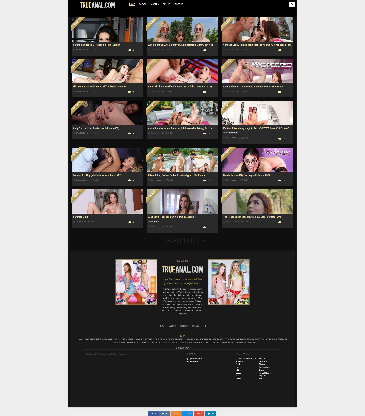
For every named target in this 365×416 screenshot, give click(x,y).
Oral (218, 343)
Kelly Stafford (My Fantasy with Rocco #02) (96, 128)
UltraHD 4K (249, 343)
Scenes (142, 4)
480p (110, 339)
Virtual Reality (265, 373)
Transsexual (264, 367)
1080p (80, 339)
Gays (261, 370)
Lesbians (263, 361)
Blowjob (170, 339)
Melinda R (233, 133)
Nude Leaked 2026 (180, 343)
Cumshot (198, 339)
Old (237, 370)
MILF (138, 343)
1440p (92, 339)
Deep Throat (210, 339)
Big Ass (144, 339)
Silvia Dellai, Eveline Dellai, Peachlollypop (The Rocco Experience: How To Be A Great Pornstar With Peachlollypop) (180, 177)
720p (115, 339)
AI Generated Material (246, 358)
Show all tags (182, 348)
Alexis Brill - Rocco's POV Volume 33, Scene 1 (172, 216)
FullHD (166, 4)
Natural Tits (148, 343)
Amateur (130, 339)
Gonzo (258, 339)
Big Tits (153, 339)
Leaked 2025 (115, 343)
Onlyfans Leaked (207, 343)
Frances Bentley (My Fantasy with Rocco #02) (97, 175)
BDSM (238, 376)
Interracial (281, 339)
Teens (238, 367)
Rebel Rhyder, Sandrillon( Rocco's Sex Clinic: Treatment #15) (180, 86)
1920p (98, 339)
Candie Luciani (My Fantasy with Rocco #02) (246, 175)
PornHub (225, 343)
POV (233, 343)
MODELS (155, 4)
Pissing (262, 364)
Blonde (161, 339)
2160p (104, 339)
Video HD (179, 4)
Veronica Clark (81, 216)
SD (237, 343)
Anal (138, 339)
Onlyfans (193, 343)
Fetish (238, 379)
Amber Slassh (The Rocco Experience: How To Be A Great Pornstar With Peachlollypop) (253, 88)
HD (273, 339)
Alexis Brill (158, 221)
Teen (241, 343)
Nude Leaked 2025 (163, 343)
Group (238, 373)
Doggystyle (223, 339)
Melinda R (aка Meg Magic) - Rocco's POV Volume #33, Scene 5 (256, 128)
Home (132, 4)
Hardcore (266, 339)
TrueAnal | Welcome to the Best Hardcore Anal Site (97, 5)
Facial (243, 339)
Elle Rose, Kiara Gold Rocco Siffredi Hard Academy (99, 86)
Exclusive (234, 339)
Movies (262, 379)
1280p (86, 339)
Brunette (179, 339)
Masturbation (128, 343)
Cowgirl (189, 339)
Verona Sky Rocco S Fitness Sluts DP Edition (96, 44)
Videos (262, 358)
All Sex (121, 339)
